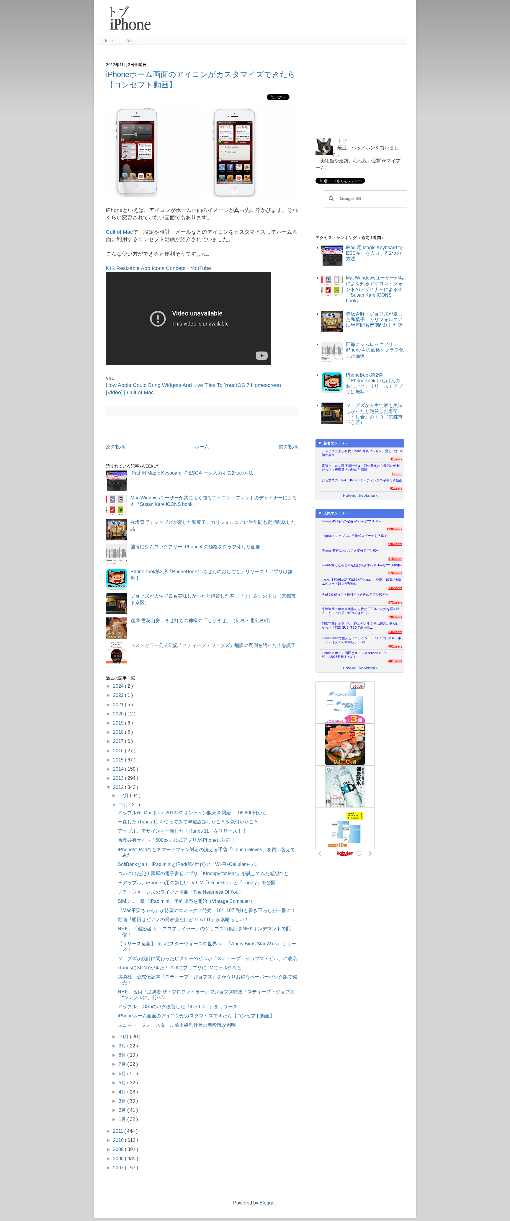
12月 (124, 795)
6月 (123, 1073)
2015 (119, 759)
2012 (119, 787)
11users (396, 459)
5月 (123, 1082)
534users (395, 632)
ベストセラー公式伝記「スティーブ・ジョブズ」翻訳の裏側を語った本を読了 (213, 645)
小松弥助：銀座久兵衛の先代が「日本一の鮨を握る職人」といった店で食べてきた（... (361, 610)
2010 (119, 1140)
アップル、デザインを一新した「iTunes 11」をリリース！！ (182, 830)
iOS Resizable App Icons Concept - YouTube (158, 268)
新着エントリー (335, 443)
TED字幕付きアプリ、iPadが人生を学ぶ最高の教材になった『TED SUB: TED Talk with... (360, 625)
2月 (123, 1110)
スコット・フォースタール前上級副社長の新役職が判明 (177, 1025)
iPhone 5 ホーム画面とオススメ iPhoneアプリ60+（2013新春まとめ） (355, 654)
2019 (119, 722)
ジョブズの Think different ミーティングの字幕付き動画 (362, 480)
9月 (123, 1045)
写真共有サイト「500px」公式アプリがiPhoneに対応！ (177, 840)
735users (395, 588)
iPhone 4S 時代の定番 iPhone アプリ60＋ (351, 521)
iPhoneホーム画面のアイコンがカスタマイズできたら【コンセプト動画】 (196, 1015)
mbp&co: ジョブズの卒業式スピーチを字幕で (354, 535)
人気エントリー (335, 513)
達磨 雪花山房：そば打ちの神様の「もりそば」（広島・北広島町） (201, 620)
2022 (119, 695)
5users (397, 473)
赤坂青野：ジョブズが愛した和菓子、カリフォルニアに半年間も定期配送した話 (374, 319)
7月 (123, 1064)
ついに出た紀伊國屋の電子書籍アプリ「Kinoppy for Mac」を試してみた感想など (203, 873)
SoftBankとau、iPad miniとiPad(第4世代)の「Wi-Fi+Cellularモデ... (188, 864)
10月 (124, 1036)
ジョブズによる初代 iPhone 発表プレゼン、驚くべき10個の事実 (362, 453)
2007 (119, 1167)
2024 (119, 686)
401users (395, 661)
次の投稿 (115, 446)
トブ (342, 140)
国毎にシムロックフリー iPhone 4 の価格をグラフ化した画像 (195, 546)
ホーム (202, 446)
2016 (119, 750)
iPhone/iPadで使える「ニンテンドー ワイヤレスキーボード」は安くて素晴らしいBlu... (361, 640)
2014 (119, 768)
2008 (119, 1158)
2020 (119, 713)
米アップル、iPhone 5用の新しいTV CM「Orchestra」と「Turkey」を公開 (197, 882)
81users (396, 488)
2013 (119, 778)
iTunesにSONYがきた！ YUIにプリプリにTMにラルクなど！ (182, 967)
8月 (123, 1054)
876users (395, 573)
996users (395, 544)
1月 (123, 1119)
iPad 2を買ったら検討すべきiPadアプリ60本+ (355, 594)
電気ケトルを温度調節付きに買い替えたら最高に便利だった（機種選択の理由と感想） (361, 467)
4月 (123, 1091)
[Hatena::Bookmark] (360, 496)
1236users (394, 529)
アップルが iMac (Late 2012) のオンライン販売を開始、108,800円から (192, 812)
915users (395, 558)
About (131, 40)
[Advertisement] (281, 20)
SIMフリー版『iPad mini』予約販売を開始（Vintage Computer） (186, 901)
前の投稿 (288, 446)
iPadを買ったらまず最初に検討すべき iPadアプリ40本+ (362, 565)
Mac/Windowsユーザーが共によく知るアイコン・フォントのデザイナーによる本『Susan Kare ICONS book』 (375, 289)
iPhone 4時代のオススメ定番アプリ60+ (350, 550)
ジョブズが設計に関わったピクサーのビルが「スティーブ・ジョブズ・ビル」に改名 (207, 958)
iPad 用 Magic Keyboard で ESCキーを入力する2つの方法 (191, 472)
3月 (123, 1101)
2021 (119, 704)
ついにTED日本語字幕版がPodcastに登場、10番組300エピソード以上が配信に (361, 581)
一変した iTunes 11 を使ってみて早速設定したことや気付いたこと (188, 821)
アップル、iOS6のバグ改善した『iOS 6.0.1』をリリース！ (180, 1006)
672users (395, 602)
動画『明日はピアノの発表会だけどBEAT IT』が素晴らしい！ (183, 919)
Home (108, 40)
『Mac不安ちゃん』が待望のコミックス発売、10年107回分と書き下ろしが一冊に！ (207, 910)
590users (395, 617)
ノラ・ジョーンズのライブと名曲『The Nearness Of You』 (180, 892)
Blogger (267, 1202)
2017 (119, 741)
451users (395, 646)
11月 (124, 804)
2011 (118, 1131)
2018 (119, 732)
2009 (119, 1149)
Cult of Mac (119, 232)
